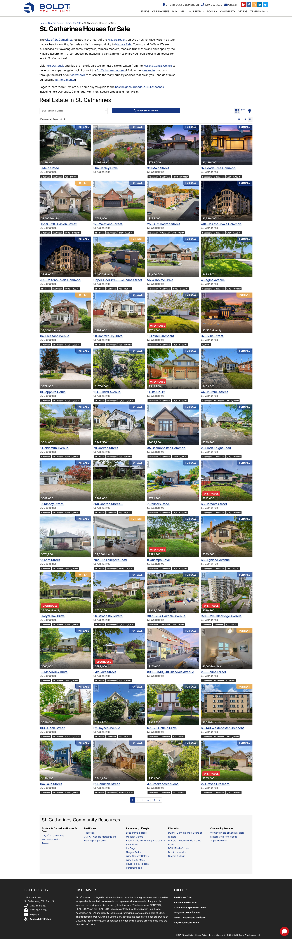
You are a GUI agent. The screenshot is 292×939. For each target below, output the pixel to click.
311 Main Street (158, 168)
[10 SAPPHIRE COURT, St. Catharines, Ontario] (65, 368)
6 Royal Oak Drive (52, 616)
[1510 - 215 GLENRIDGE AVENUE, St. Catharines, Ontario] (227, 592)
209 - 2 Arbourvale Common (60, 280)
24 (244, 119)
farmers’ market (65, 79)
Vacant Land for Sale (185, 902)
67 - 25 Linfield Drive (162, 728)
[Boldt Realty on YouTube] (243, 4)
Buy (174, 11)
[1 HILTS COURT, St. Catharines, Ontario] (173, 368)
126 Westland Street (107, 224)
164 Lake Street (51, 784)
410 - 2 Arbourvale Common (221, 224)
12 (239, 119)
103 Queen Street (52, 728)
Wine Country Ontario (137, 856)
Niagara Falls (123, 44)
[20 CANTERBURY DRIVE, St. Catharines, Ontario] (119, 313)
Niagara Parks (133, 852)
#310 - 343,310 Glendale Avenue (170, 672)
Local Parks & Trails (136, 832)
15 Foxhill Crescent (160, 336)
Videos (242, 11)
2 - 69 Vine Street (213, 672)
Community (227, 11)
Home (43, 23)
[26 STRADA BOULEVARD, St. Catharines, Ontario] (119, 592)
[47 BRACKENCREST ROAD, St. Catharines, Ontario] (173, 760)
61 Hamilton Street (106, 784)
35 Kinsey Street (51, 504)
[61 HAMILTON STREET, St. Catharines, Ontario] (119, 760)
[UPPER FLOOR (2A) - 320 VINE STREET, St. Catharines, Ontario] (119, 257)
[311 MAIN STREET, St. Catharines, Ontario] (173, 145)
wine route (148, 70)
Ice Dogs (130, 848)
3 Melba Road (49, 168)
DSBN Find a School (178, 848)
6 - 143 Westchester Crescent (222, 728)
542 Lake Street (104, 672)
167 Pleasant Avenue (54, 336)
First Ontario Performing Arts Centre (145, 840)
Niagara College (176, 856)
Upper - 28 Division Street (58, 224)
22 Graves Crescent (215, 784)
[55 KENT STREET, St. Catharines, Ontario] (65, 536)
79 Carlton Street (105, 448)
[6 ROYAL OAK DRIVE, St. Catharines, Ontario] (65, 592)
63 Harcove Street (214, 504)
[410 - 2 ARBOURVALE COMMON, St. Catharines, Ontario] (227, 201)
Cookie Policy (201, 935)
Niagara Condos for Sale (187, 912)
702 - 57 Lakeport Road (110, 560)
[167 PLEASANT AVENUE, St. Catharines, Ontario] (65, 313)
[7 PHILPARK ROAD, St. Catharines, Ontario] (173, 480)
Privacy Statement (217, 935)
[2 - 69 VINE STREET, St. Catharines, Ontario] (227, 648)
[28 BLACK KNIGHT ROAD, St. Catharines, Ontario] (227, 424)
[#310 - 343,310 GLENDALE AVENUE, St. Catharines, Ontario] (173, 648)
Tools (211, 11)
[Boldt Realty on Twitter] (265, 4)
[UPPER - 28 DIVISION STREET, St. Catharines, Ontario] (65, 201)
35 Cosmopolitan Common (166, 448)
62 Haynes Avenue (106, 728)
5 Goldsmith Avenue (54, 448)
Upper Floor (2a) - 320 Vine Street (117, 280)
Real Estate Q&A (183, 897)
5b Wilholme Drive (160, 280)
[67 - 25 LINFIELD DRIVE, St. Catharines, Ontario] (173, 704)
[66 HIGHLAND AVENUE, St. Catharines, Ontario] (227, 536)
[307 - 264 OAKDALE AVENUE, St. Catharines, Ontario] (173, 592)
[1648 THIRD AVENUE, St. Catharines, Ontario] (119, 368)
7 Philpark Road (158, 504)
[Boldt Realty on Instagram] (254, 4)
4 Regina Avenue (213, 280)
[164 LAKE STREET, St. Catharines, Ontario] (65, 760)
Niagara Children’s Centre (223, 836)
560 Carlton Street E (107, 504)
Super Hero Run (218, 840)
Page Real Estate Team (186, 922)
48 (250, 119)
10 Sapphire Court (52, 392)
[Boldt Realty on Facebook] (249, 4)
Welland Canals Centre (157, 65)
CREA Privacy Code (184, 935)
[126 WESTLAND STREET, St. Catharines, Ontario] (119, 201)
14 (154, 800)
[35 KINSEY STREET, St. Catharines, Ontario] (65, 480)
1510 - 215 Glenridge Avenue (221, 616)
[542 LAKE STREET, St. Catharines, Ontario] (119, 648)
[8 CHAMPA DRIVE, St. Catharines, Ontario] (173, 536)
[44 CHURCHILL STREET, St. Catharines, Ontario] (227, 368)
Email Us (34, 914)
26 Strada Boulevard (108, 616)
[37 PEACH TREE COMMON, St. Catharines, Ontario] (227, 145)
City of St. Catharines (58, 39)
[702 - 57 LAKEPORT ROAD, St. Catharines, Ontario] (119, 536)
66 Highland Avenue (215, 560)
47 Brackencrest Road (163, 784)
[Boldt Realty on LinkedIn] (259, 4)
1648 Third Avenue (106, 392)
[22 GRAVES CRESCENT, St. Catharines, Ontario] (227, 760)
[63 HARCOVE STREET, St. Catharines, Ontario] (227, 480)
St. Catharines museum (111, 70)
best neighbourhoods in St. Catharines (139, 87)
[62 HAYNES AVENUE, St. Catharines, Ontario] (119, 704)
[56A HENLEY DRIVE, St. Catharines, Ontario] (119, 145)
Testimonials (259, 11)
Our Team (195, 11)
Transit (45, 843)
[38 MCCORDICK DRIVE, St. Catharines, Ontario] (65, 648)
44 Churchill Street (214, 392)
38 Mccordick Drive (53, 672)
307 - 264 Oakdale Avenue (166, 616)
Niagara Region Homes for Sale (64, 23)
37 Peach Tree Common (218, 168)
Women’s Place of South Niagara (227, 832)
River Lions (132, 844)
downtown (78, 75)
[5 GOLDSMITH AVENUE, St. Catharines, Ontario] (65, 424)
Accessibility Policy (40, 919)
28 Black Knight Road (216, 448)
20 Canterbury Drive (107, 336)
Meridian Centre (134, 836)
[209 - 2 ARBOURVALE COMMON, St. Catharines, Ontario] (65, 257)
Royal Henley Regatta (137, 863)
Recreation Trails (51, 839)
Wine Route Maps (135, 860)
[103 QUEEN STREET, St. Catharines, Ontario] (65, 704)
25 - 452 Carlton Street (163, 224)
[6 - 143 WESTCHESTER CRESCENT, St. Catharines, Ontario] (227, 704)
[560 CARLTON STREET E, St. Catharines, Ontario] (119, 480)
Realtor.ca (89, 832)
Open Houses (160, 11)
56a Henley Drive (105, 168)
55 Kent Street (50, 560)
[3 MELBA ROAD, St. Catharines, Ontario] (65, 145)
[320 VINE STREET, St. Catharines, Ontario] (227, 313)
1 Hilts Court (156, 392)
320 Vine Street (212, 336)
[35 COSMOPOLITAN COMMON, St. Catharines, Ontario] (173, 424)
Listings (144, 11)
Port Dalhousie (55, 65)
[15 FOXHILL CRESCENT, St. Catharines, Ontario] (173, 313)
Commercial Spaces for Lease (190, 907)
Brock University (177, 852)
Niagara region (117, 39)
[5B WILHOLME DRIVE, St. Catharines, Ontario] (173, 257)
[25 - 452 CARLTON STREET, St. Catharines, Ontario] (173, 201)
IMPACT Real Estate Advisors (189, 917)
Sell (183, 11)
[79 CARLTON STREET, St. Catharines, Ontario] (119, 424)
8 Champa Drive (158, 560)
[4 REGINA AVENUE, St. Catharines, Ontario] (227, 257)
